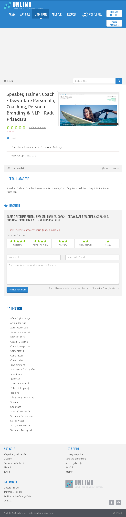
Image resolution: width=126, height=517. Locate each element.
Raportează (112, 168)
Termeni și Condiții (13, 492)
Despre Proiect (11, 487)
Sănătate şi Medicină (22, 397)
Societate (15, 406)
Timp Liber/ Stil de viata (16, 454)
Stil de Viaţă (17, 420)
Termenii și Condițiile (102, 288)
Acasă (12, 14)
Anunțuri (57, 14)
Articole (25, 14)
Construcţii (16, 360)
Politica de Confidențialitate (17, 496)
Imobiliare (16, 374)
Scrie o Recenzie (37, 127)
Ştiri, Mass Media (20, 425)
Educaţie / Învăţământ (24, 147)
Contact (7, 500)
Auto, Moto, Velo (19, 327)
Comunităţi (16, 355)
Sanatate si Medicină (14, 463)
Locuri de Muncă (19, 383)
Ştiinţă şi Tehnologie (21, 416)
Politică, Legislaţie (20, 388)
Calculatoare (17, 336)
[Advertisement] (63, 54)
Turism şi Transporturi (22, 430)
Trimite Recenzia (17, 289)
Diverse (8, 458)
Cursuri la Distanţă (51, 147)
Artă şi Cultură (18, 323)
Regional (15, 392)
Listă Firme (41, 14)
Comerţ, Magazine (20, 346)
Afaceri (7, 467)
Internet (15, 378)
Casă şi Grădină (19, 341)
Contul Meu (95, 14)
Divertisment (17, 365)
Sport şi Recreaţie (20, 411)
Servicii (14, 402)
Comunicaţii (17, 350)
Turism (7, 471)
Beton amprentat (20, 332)
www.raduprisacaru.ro (23, 155)
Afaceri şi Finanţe (20, 318)
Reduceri (72, 14)
